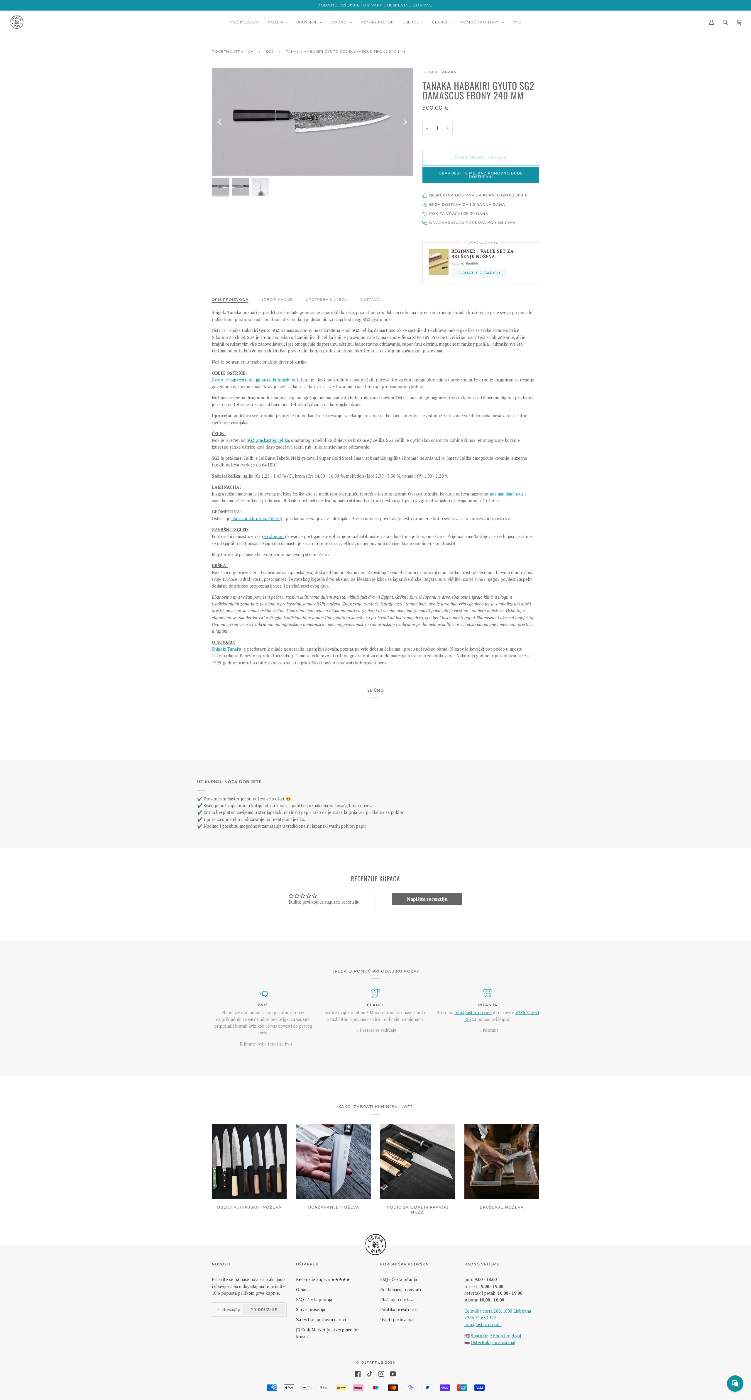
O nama (303, 1289)
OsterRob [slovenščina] (493, 1342)
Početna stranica (233, 51)
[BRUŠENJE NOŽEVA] (501, 1161)
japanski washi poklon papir (339, 826)
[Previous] (220, 122)
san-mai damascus (506, 494)
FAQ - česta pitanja (314, 1299)
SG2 (270, 51)
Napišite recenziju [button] (427, 899)
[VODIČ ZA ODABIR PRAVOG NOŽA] (417, 1161)
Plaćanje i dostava (397, 1299)
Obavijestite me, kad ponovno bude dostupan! (481, 175)
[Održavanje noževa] (333, 1161)
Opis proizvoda (230, 299)
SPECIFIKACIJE (277, 299)
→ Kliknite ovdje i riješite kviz (263, 1044)
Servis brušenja (310, 1309)
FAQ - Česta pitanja (398, 1279)
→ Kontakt (487, 1030)
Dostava (370, 299)
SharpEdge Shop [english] (496, 1335)
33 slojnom (274, 536)
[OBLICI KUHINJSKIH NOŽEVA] (249, 1161)
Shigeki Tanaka (439, 72)
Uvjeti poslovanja (396, 1319)
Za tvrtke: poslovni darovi (321, 1319)
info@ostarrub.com (483, 1324)
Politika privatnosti (398, 1309)
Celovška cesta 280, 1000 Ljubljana (497, 1311)
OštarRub (372, 1362)
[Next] (405, 122)
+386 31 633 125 (480, 1318)
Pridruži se (264, 1309)
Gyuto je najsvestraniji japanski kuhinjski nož (255, 380)
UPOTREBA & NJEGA (326, 299)
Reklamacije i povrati (400, 1289)
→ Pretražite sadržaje (375, 1030)
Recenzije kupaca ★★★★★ (323, 1279)
